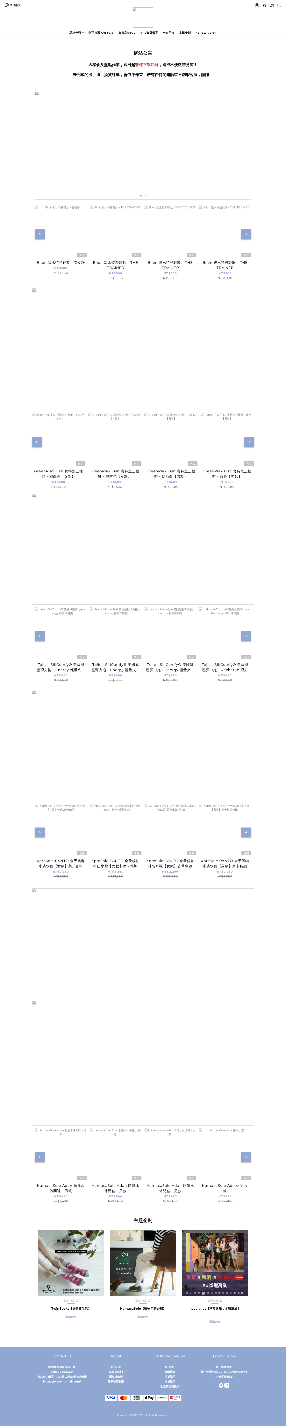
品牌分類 (75, 32)
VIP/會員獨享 (149, 32)
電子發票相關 (116, 1381)
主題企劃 (185, 32)
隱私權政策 (116, 1376)
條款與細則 (116, 1372)
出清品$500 (127, 32)
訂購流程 (170, 1372)
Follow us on (206, 32)
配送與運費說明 (170, 1386)
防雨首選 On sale (101, 32)
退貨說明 (170, 1376)
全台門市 (169, 32)
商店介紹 (116, 1367)
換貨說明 (170, 1381)
